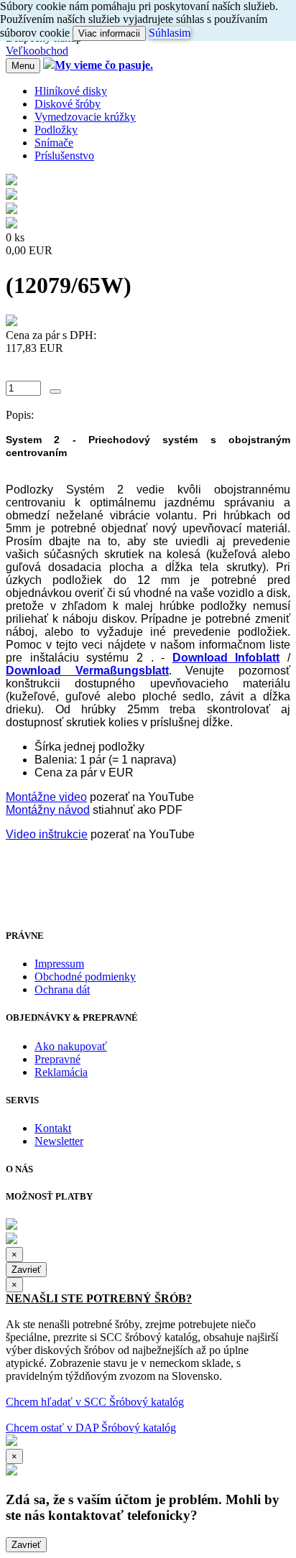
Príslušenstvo (64, 155)
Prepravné (57, 1059)
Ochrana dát (62, 989)
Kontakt (52, 1128)
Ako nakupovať (70, 1046)
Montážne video (46, 797)
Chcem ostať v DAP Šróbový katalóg (91, 1428)
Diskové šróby (67, 104)
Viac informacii (109, 33)
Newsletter (58, 1141)
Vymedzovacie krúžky (85, 117)
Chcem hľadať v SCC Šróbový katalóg (95, 1402)
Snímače (53, 142)
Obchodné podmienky (85, 976)
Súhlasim (169, 33)
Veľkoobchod (37, 51)
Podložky (56, 130)
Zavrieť (26, 1269)
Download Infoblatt (226, 658)
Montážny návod (48, 810)
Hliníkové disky (70, 91)
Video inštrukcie (47, 834)
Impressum (59, 963)
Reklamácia (61, 1072)
